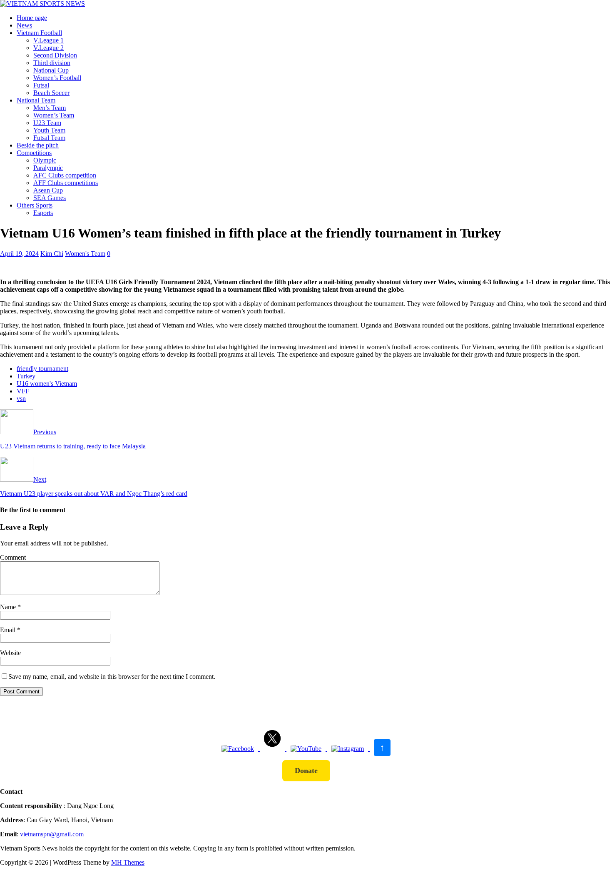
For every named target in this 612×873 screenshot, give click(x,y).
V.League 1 (48, 40)
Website (10, 652)
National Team (36, 100)
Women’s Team (53, 115)
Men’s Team (49, 107)
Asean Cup (48, 190)
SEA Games (49, 197)
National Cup (51, 70)
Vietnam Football (39, 32)
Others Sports (34, 205)
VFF (23, 391)
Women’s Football (57, 77)
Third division (51, 62)
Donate (306, 770)
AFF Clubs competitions (65, 182)
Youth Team (49, 130)
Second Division (55, 55)
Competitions (34, 152)
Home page (32, 17)
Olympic (44, 160)
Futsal (41, 85)
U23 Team (47, 122)
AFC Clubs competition (64, 175)
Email (8, 629)
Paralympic (48, 167)
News (24, 25)
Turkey (26, 376)
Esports (43, 212)
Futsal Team (49, 137)
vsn (21, 398)
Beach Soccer (51, 92)
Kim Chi (51, 253)
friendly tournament (42, 368)
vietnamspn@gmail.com (52, 834)
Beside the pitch (38, 145)
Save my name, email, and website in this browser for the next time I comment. (111, 676)
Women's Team (85, 253)
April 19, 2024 (19, 253)
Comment (13, 557)
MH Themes (127, 862)
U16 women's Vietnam (47, 383)
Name (8, 606)
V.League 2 (48, 47)
